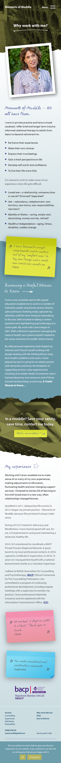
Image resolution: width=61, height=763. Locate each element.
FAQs (39, 715)
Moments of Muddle (18, 7)
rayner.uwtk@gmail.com (15, 733)
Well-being (9, 721)
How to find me (43, 718)
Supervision (10, 718)
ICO (46, 602)
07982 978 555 (10, 730)
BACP (30, 575)
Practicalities (10, 724)
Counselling (10, 715)
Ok (23, 757)
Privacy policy (34, 757)
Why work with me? (45, 712)
